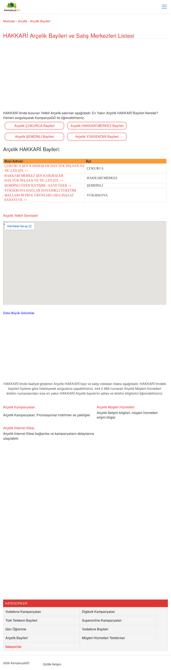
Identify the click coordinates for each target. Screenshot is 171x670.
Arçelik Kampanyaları (19, 407)
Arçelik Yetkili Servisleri (20, 215)
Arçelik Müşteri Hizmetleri (116, 407)
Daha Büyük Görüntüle (18, 313)
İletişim (56, 664)
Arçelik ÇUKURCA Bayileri (34, 125)
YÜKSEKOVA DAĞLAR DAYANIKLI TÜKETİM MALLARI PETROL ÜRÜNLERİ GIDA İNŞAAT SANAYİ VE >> (40, 195)
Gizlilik (47, 664)
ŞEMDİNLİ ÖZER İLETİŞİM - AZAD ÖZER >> (38, 185)
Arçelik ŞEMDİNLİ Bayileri (34, 136)
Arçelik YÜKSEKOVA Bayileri (97, 136)
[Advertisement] (84, 79)
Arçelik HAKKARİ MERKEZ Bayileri (97, 125)
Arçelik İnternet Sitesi (18, 427)
